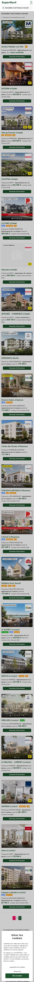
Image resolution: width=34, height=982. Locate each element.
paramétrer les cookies (17, 967)
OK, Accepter (17, 976)
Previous (2, 74)
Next (31, 74)
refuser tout (17, 971)
